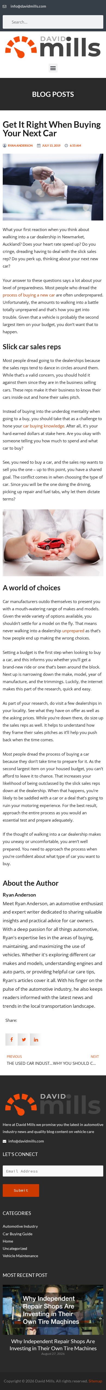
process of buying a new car (29, 295)
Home (8, 1241)
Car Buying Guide (17, 1233)
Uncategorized (15, 1248)
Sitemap (95, 1381)
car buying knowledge (43, 426)
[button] (53, 68)
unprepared (73, 630)
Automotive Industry (20, 1226)
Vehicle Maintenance (20, 1255)
